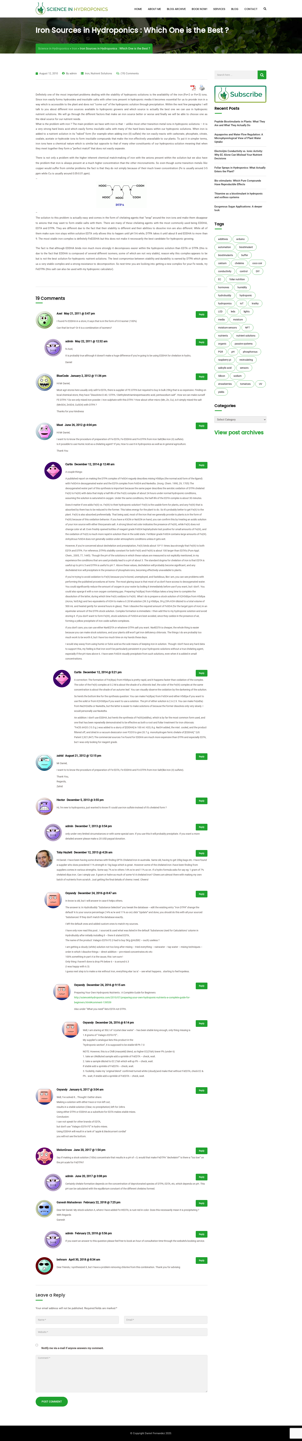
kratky (255, 303)
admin (73, 73)
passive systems (244, 343)
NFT (247, 327)
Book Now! (199, 9)
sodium (237, 375)
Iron (87, 73)
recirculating (246, 359)
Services (219, 9)
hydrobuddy (224, 295)
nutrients (223, 335)
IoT (241, 303)
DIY (258, 271)
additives (223, 239)
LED (220, 311)
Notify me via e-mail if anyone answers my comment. (72, 1348)
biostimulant (246, 247)
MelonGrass (64, 1150)
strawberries (225, 384)
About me (154, 9)
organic (222, 343)
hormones (223, 287)
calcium (222, 263)
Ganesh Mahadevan (69, 1202)
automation (224, 247)
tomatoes (245, 384)
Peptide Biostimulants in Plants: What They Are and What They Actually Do (239, 123)
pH (233, 351)
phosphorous (250, 351)
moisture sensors (227, 327)
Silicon (221, 375)
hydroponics (225, 303)
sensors (244, 367)
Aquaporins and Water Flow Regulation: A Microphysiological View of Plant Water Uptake (238, 138)
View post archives (239, 432)
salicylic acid (225, 367)
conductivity (224, 271)
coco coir (257, 263)
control (243, 271)
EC (219, 279)
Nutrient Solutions (101, 73)
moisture (238, 319)
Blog (234, 9)
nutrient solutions (245, 335)
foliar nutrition (237, 279)
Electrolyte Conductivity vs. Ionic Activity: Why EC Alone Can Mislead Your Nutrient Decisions (238, 155)
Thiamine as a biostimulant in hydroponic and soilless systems (238, 195)
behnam (62, 1259)
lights (247, 311)
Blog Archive (176, 9)
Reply (201, 314)
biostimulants (225, 255)
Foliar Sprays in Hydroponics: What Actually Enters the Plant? (239, 169)
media (221, 319)
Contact (250, 9)
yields (221, 392)
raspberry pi (224, 359)
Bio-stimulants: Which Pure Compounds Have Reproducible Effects (237, 182)
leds (233, 311)
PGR (220, 351)
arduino (240, 239)
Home (138, 9)
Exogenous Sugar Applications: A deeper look (238, 208)
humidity (242, 287)
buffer (244, 255)
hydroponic (246, 295)
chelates (239, 263)
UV (260, 384)
